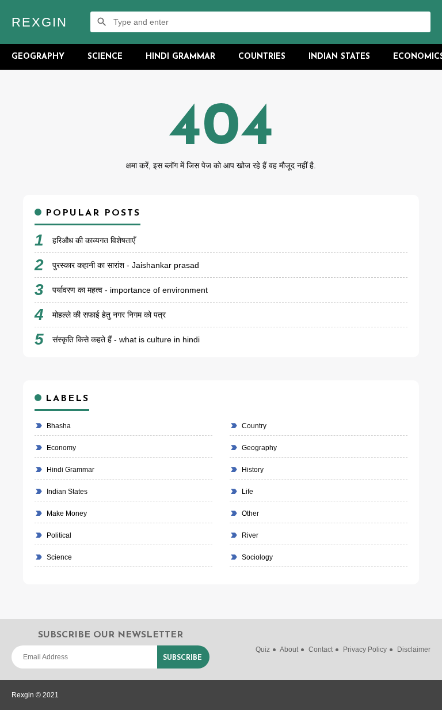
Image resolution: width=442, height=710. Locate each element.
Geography (38, 56)
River (249, 535)
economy (60, 448)
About (289, 649)
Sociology (256, 557)
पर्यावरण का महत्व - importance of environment (130, 289)
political (58, 535)
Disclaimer (413, 649)
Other (249, 513)
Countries (261, 56)
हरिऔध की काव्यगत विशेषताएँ (93, 240)
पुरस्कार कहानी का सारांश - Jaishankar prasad (125, 265)
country (253, 426)
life (246, 492)
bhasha (58, 426)
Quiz (263, 649)
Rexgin (39, 22)
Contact (320, 649)
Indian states (66, 492)
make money (66, 513)
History (252, 470)
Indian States (339, 56)
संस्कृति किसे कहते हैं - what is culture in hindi (126, 339)
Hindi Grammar (180, 56)
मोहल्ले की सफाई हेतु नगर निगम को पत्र (109, 314)
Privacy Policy (365, 649)
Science (105, 56)
